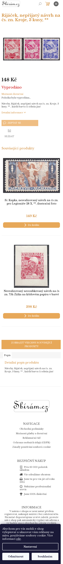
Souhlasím (45, 556)
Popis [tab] (7, 355)
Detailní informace (12, 112)
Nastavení (30, 546)
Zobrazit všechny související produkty (31, 344)
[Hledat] (40, 4)
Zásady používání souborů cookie (31, 447)
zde (18, 538)
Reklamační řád (31, 438)
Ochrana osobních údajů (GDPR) (31, 442)
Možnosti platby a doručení (31, 433)
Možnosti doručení (12, 94)
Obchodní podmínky (32, 428)
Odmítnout (15, 556)
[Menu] (56, 4)
